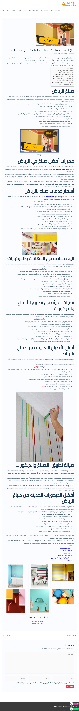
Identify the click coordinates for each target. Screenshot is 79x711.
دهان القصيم (66, 550)
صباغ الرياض (69, 69)
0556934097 (36, 621)
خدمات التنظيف (54, 10)
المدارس (43, 386)
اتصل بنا (8, 10)
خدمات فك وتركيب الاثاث (44, 10)
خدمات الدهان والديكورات (33, 10)
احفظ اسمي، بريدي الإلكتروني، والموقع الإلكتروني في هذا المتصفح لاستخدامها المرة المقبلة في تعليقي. (44, 683)
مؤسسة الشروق (50, 196)
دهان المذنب (37, 201)
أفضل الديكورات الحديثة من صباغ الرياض (61, 83)
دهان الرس (37, 367)
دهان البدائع (37, 319)
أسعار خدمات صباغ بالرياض (65, 73)
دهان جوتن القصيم (65, 548)
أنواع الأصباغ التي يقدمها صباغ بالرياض (62, 79)
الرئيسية (59, 10)
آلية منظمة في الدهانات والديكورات (62, 75)
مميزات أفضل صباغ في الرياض (64, 71)
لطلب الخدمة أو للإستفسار (65, 85)
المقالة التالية (6, 635)
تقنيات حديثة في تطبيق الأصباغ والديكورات (61, 77)
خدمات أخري (14, 10)
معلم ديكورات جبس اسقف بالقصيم (60, 558)
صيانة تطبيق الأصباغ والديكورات (63, 81)
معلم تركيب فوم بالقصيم (63, 555)
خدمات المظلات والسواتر (22, 10)
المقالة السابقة (72, 635)
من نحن (3, 10)
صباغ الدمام (67, 553)
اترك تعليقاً (71, 53)
